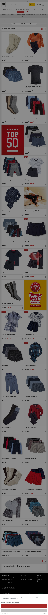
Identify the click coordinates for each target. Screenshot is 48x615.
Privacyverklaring (4, 613)
